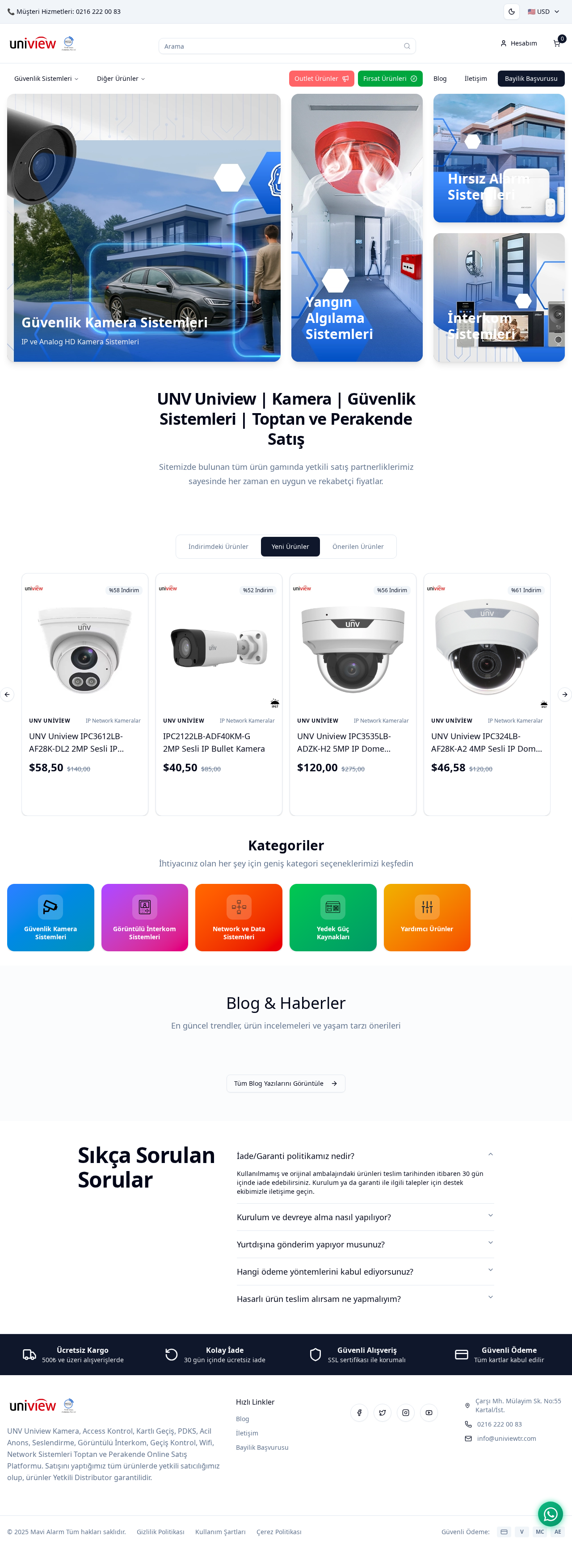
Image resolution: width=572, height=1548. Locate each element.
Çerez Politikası (279, 1531)
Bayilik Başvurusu (531, 78)
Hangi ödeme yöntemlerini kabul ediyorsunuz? (325, 1271)
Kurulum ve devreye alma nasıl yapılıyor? (314, 1217)
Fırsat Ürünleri (385, 78)
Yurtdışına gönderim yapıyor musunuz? (311, 1244)
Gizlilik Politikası (161, 1531)
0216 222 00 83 (98, 11)
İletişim (476, 78)
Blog (440, 78)
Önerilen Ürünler (358, 546)
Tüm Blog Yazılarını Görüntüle (279, 1083)
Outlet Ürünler (316, 78)
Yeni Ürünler (290, 546)
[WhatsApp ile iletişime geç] (550, 1514)
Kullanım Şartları (220, 1531)
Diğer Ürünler (118, 78)
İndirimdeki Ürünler (218, 546)
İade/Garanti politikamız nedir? (295, 1156)
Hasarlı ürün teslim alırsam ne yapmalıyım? (319, 1298)
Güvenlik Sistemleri (43, 78)
